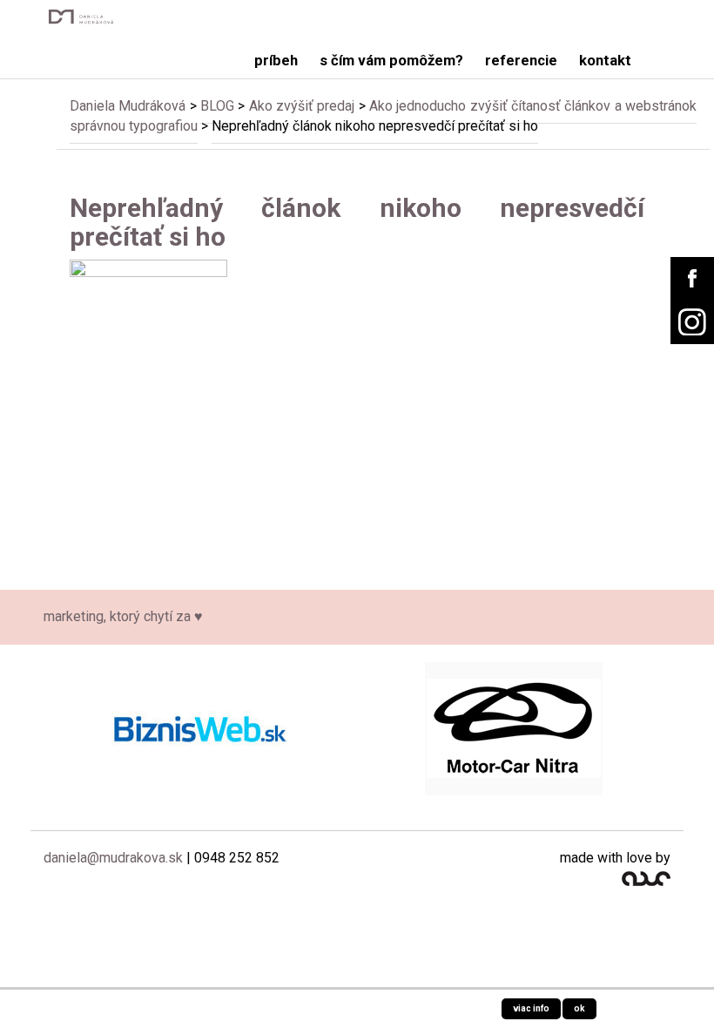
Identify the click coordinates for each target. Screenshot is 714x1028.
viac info (531, 1008)
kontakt (605, 60)
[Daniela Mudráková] (85, 16)
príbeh (276, 60)
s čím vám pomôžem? (391, 60)
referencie (521, 60)
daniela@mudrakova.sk (113, 857)
